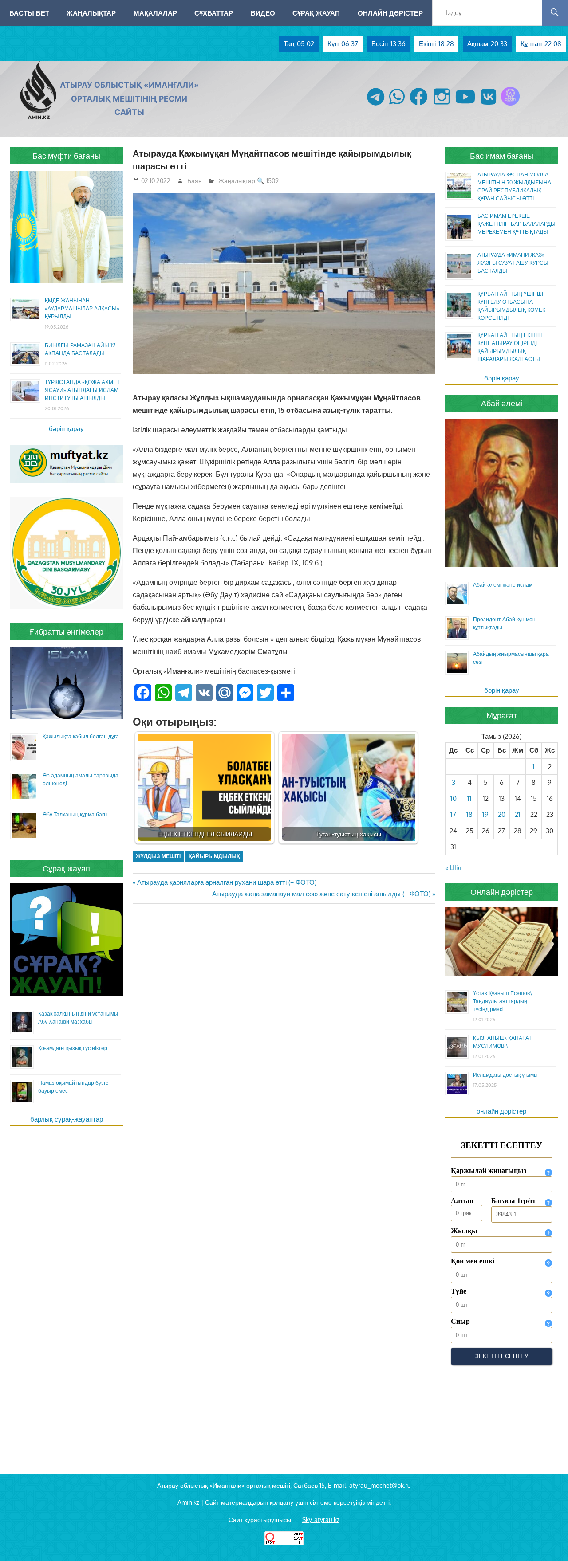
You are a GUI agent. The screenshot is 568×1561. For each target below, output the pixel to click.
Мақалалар (155, 12)
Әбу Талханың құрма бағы (75, 814)
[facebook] (419, 105)
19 (485, 814)
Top (547, 1540)
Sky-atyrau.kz (320, 1519)
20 (501, 814)
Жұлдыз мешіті (158, 856)
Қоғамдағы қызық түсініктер (72, 1048)
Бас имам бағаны (501, 156)
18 (469, 814)
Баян (194, 180)
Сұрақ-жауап (316, 12)
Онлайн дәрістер (390, 12)
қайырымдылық (214, 856)
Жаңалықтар (91, 12)
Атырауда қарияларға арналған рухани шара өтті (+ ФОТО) (226, 882)
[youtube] (465, 105)
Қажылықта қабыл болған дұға (81, 736)
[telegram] (375, 105)
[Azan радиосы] (510, 105)
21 (518, 814)
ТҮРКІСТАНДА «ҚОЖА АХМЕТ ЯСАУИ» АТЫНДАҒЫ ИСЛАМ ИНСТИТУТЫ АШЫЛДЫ (82, 390)
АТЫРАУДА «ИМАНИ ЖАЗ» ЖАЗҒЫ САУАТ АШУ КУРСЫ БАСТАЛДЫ (512, 262)
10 (453, 798)
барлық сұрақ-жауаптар (66, 1119)
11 (469, 798)
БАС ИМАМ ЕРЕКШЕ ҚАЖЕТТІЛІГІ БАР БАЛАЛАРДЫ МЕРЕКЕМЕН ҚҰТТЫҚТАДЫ (516, 223)
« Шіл (453, 867)
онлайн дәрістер (501, 1111)
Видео (263, 12)
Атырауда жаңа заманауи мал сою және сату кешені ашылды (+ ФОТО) (321, 894)
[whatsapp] (397, 105)
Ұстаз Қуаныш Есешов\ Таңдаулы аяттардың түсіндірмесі (502, 1001)
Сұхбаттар (213, 12)
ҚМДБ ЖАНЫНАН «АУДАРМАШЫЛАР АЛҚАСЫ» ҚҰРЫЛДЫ (82, 308)
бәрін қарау (66, 428)
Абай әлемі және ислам (502, 584)
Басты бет (29, 12)
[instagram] (442, 105)
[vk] (488, 105)
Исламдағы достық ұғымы (505, 1074)
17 (453, 814)
